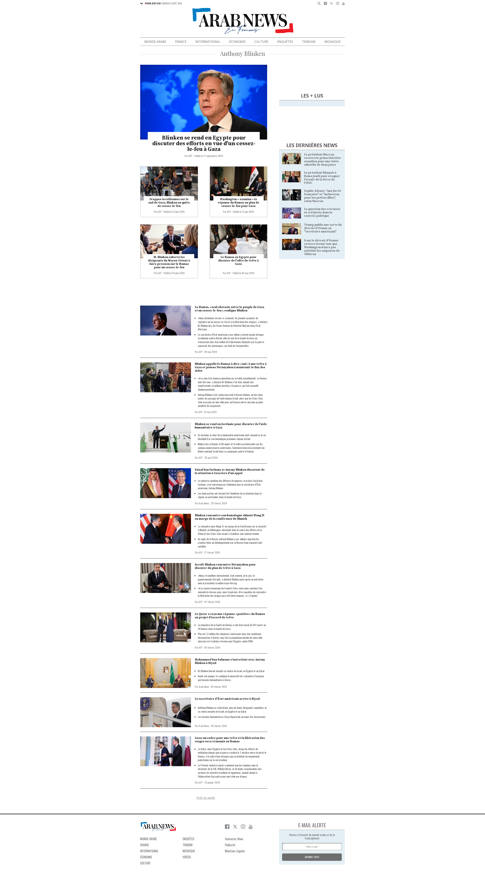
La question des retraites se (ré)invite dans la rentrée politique (322, 212)
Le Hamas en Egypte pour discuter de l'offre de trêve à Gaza (238, 260)
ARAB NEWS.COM (154, 3)
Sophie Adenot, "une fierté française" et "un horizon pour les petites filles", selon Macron (322, 196)
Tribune (309, 42)
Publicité (230, 845)
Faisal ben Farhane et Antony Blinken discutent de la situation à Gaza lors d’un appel (230, 471)
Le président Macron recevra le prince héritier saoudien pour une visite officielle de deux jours (322, 160)
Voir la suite (205, 798)
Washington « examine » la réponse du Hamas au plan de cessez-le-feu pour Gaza (238, 202)
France (180, 42)
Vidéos (187, 857)
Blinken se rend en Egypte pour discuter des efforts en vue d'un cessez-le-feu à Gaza (203, 143)
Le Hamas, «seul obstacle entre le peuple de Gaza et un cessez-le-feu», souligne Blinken (229, 308)
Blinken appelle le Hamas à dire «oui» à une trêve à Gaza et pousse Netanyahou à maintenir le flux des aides (231, 367)
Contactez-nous (234, 839)
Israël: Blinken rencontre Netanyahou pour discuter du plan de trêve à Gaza (225, 566)
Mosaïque (333, 42)
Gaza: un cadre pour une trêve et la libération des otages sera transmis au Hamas (230, 739)
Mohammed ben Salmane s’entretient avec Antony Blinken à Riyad (230, 661)
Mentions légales (235, 851)
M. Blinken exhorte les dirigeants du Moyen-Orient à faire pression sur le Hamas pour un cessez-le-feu (169, 262)
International (207, 42)
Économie (237, 42)
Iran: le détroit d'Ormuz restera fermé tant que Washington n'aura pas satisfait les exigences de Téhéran (322, 247)
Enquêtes (285, 42)
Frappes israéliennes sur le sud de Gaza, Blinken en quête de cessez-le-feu (169, 202)
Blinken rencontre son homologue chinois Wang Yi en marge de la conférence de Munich (229, 517)
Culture (261, 42)
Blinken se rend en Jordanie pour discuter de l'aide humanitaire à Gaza (231, 425)
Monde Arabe (155, 42)
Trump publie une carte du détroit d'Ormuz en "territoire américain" (323, 228)
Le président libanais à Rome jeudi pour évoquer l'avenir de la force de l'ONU (322, 178)
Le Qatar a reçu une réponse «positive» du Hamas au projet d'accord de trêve (230, 615)
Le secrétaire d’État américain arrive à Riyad (227, 699)
